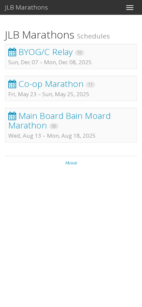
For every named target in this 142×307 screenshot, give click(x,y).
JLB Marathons (26, 7)
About (71, 163)
